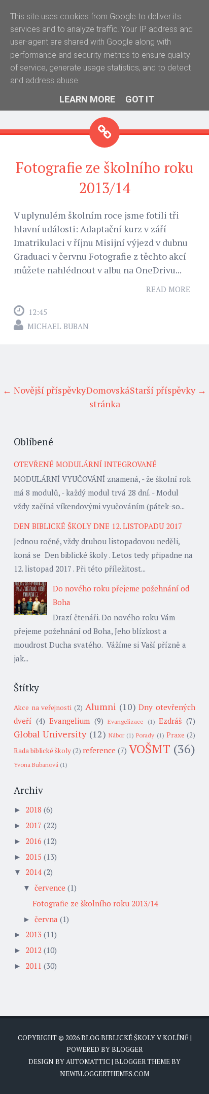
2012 (33, 950)
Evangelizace (126, 721)
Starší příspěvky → (168, 390)
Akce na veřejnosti (43, 707)
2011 (33, 966)
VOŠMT (149, 748)
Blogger (127, 1049)
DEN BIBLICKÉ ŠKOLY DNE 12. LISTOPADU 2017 (98, 526)
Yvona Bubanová (36, 764)
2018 (33, 809)
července (49, 888)
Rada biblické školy (42, 750)
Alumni (100, 706)
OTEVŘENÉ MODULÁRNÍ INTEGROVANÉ (85, 464)
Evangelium (69, 721)
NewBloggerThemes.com (104, 1073)
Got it (139, 99)
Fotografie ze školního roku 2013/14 (95, 903)
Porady (145, 735)
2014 (33, 872)
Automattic (88, 1061)
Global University (50, 734)
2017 (33, 825)
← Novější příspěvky (44, 390)
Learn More (87, 99)
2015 (33, 857)
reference (99, 750)
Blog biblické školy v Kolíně (135, 1037)
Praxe (175, 734)
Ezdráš (170, 721)
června (46, 919)
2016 (33, 841)
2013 (33, 934)
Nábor (116, 735)
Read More (168, 289)
